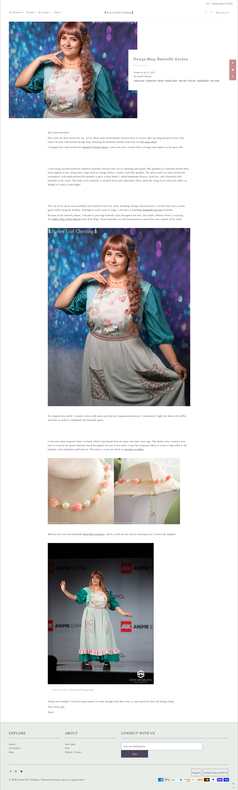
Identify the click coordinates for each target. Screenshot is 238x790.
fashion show (171, 80)
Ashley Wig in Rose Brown (66, 219)
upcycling (215, 80)
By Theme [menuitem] (43, 12)
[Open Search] (206, 12)
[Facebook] (10, 772)
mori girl (183, 80)
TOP (233, 786)
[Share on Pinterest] (232, 76)
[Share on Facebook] (232, 63)
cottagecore (151, 80)
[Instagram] (16, 772)
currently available (134, 449)
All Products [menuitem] (15, 12)
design (161, 80)
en (208, 3)
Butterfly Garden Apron (95, 147)
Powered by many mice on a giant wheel (63, 779)
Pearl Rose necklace (93, 534)
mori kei (192, 80)
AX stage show (148, 142)
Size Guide (70, 744)
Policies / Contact (73, 752)
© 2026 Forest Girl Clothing (24, 779)
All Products (14, 748)
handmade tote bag (152, 210)
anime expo (139, 80)
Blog (11, 752)
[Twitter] (21, 772)
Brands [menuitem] (30, 12)
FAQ (67, 748)
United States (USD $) (222, 3)
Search (12, 744)
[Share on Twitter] (232, 69)
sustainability (203, 80)
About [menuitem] (57, 12)
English (196, 772)
